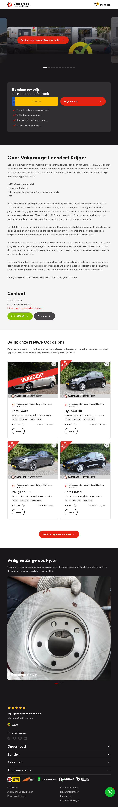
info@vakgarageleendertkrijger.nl (24, 308)
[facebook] (8, 738)
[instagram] (20, 738)
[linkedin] (25, 738)
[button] (112, 721)
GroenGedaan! (49, 779)
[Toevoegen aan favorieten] (53, 363)
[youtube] (14, 738)
